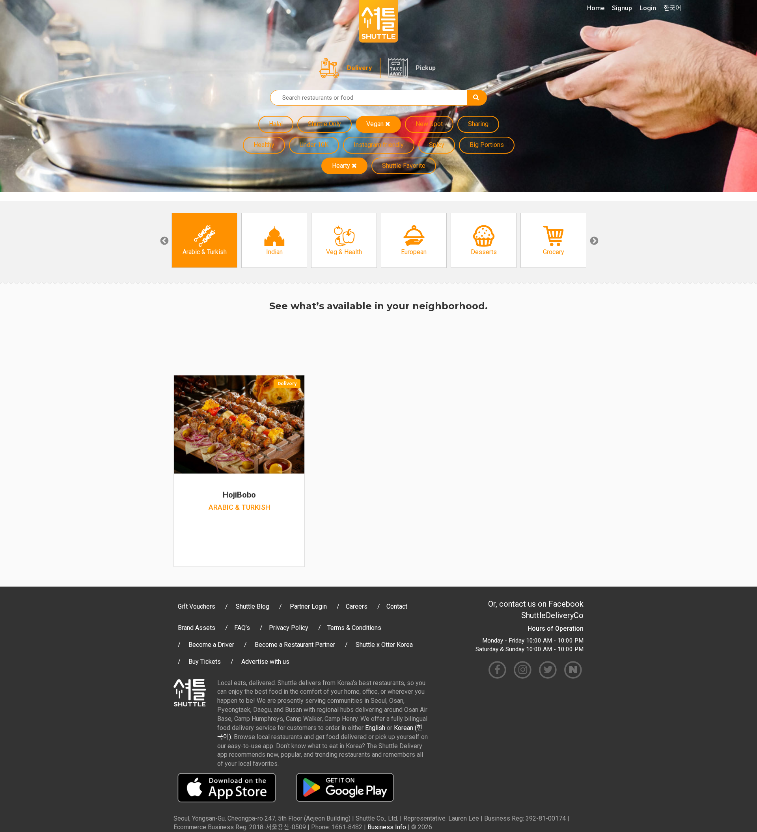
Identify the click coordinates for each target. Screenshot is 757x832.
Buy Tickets (204, 661)
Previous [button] (164, 240)
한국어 (672, 8)
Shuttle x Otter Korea (384, 644)
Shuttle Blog (252, 606)
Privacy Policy (288, 627)
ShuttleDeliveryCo (552, 615)
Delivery (359, 68)
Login (648, 8)
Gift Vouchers (196, 606)
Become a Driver (211, 644)
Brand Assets (196, 627)
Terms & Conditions (354, 627)
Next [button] (593, 240)
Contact (396, 606)
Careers (356, 606)
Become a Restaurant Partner (295, 644)
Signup (622, 8)
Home (595, 8)
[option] (204, 240)
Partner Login (308, 606)
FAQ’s (242, 627)
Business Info (386, 827)
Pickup (426, 68)
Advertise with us (265, 661)
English (375, 728)
